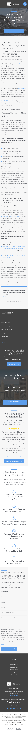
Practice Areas (14, 669)
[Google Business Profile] (11, 708)
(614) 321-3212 (6, 202)
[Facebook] (7, 708)
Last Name (4, 597)
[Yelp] (17, 708)
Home (14, 659)
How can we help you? (8, 617)
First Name (4, 591)
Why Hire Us (14, 664)
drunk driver (5, 216)
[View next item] (20, 397)
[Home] (13, 4)
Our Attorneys (14, 667)
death (18, 64)
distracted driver (15, 216)
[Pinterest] (20, 708)
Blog (14, 672)
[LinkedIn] (14, 708)
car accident (22, 88)
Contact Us (14, 675)
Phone (3, 602)
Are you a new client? (7, 612)
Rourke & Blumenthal (7, 101)
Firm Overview (14, 662)
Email (3, 607)
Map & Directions (14, 695)
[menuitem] (14, 319)
